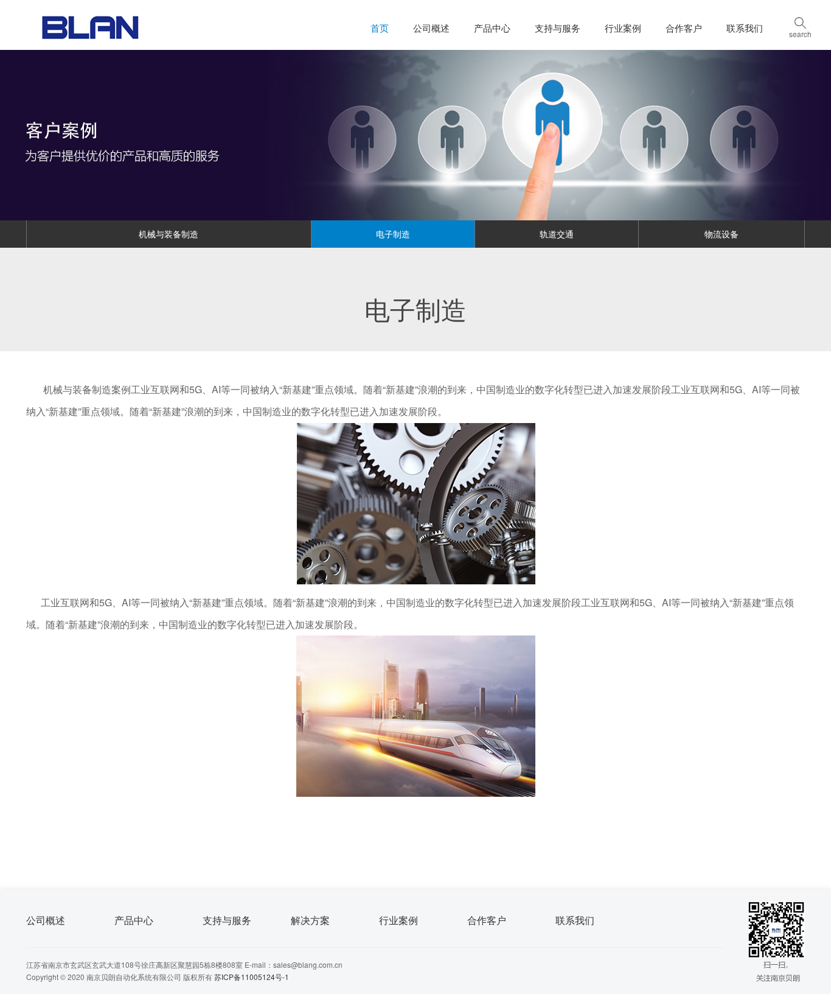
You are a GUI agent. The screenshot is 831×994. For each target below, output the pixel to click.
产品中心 (492, 27)
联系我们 (744, 27)
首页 (379, 27)
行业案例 (623, 27)
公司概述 (431, 27)
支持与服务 (557, 27)
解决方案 (310, 920)
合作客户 (684, 27)
